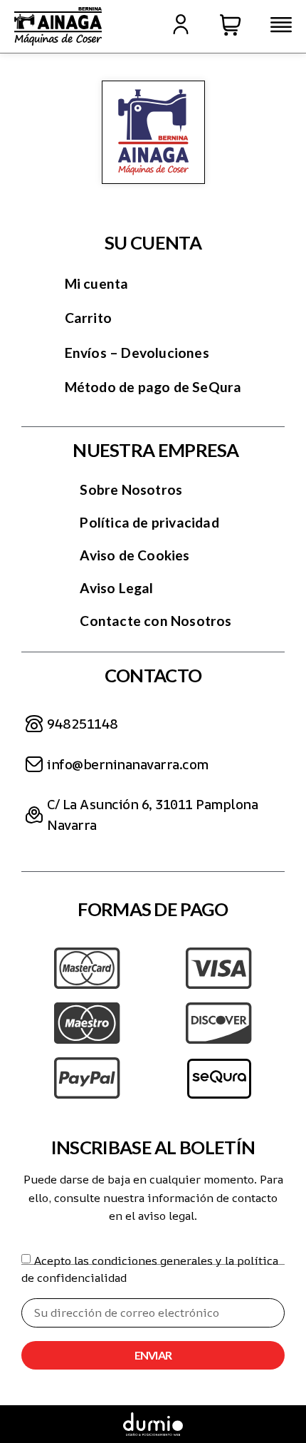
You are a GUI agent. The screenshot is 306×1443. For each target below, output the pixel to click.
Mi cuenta (97, 283)
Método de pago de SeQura (153, 387)
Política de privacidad (149, 522)
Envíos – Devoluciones (137, 352)
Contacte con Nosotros (155, 620)
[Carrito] (230, 25)
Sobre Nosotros (131, 489)
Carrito (88, 317)
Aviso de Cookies (134, 555)
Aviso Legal (116, 588)
